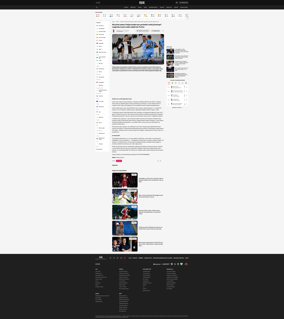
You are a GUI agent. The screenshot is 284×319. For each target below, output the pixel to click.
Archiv (187, 258)
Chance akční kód (123, 309)
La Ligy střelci (122, 281)
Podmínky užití (148, 258)
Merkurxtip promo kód (124, 299)
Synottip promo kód (123, 301)
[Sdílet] (163, 31)
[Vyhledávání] (96, 7)
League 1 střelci (122, 286)
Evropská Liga (98, 273)
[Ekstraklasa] (186, 83)
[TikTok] (117, 257)
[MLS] (169, 83)
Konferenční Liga (99, 275)
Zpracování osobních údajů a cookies (162, 258)
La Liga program (170, 281)
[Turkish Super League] (182, 83)
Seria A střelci (122, 284)
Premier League (98, 279)
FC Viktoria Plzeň (146, 275)
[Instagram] (121, 257)
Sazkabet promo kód (123, 303)
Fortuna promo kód (123, 305)
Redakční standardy (179, 258)
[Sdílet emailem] (163, 161)
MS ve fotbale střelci (124, 288)
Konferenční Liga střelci (124, 275)
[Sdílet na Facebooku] (158, 161)
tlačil (157, 142)
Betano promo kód (123, 295)
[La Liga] (176, 83)
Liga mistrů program (171, 271)
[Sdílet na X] (160, 161)
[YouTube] (124, 257)
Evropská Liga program (172, 275)
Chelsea (145, 288)
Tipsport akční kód (123, 307)
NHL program (169, 288)
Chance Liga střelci (123, 277)
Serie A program (170, 284)
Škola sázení (98, 297)
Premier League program (172, 279)
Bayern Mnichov (146, 290)
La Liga (96, 281)
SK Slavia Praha (146, 273)
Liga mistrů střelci (123, 271)
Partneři (97, 264)
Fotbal (117, 21)
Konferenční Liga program (172, 277)
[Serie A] (179, 83)
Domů (113, 21)
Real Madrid (145, 279)
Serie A (96, 284)
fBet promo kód (122, 311)
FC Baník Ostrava (146, 277)
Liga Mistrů (97, 271)
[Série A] (172, 83)
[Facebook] (110, 257)
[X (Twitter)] (113, 257)
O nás (130, 258)
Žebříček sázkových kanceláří (102, 295)
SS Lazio (119, 160)
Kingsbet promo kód (123, 297)
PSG (143, 286)
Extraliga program (171, 286)
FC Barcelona (146, 281)
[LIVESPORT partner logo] (165, 264)
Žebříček (141, 258)
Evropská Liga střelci (124, 273)
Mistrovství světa (99, 286)
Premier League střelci (124, 279)
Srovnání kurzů (98, 301)
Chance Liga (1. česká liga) (101, 277)
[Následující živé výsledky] (187, 17)
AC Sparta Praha (146, 271)
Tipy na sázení (98, 299)
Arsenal (145, 284)
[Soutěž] (176, 2)
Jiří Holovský (119, 31)
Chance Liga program (171, 273)
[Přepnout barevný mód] (97, 3)
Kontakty (135, 258)
